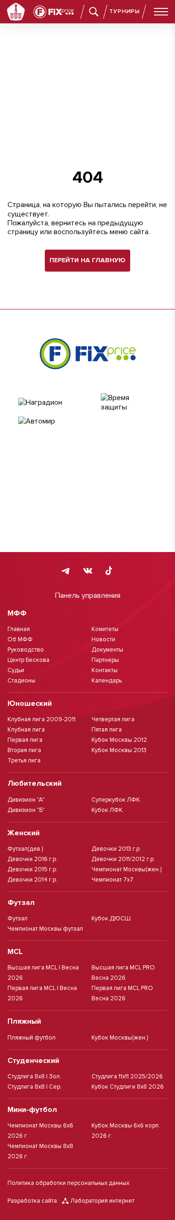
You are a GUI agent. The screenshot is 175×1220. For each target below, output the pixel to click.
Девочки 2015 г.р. (32, 869)
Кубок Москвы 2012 (119, 740)
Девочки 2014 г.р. (32, 879)
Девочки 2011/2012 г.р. (123, 859)
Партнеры (105, 660)
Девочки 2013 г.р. (116, 849)
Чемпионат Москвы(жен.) (126, 869)
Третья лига (24, 760)
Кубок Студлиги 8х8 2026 (127, 1087)
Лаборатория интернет (102, 1201)
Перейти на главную (87, 260)
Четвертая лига (112, 719)
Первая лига (24, 740)
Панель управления (87, 595)
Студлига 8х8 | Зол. (34, 1076)
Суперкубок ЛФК (115, 800)
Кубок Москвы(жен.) (119, 1037)
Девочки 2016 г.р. (32, 859)
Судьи (15, 670)
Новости (103, 639)
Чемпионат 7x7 (112, 879)
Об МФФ (20, 639)
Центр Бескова (28, 660)
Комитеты (105, 629)
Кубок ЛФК (107, 810)
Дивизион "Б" (26, 810)
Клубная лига (26, 729)
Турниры (124, 11)
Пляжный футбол (31, 1037)
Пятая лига (106, 729)
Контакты (104, 670)
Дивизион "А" (26, 800)
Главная (18, 629)
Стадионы (21, 680)
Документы (107, 649)
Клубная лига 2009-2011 (41, 719)
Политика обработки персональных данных (68, 1183)
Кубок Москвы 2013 (119, 750)
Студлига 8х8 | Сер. (34, 1087)
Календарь (106, 680)
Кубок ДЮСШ (111, 918)
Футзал (17, 918)
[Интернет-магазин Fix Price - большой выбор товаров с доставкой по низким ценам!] (87, 353)
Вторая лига (24, 750)
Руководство (25, 649)
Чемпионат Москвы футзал (45, 929)
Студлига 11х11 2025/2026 (127, 1076)
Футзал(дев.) (25, 849)
